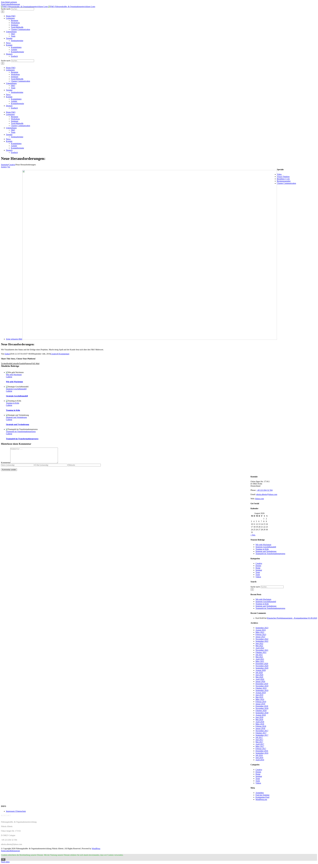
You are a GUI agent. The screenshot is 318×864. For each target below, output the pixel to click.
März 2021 (260, 661)
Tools (258, 575)
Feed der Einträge (262, 795)
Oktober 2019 (261, 688)
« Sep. (253, 535)
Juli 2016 (259, 755)
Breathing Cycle (283, 179)
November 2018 (262, 708)
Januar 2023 (260, 637)
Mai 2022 (259, 646)
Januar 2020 (260, 681)
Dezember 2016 (262, 751)
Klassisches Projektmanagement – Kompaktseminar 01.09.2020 (292, 618)
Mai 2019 (259, 697)
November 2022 (262, 639)
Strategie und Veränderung (16, 417)
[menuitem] (9, 54)
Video (279, 174)
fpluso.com (259, 499)
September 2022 (262, 641)
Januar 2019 (260, 704)
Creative (54, 354)
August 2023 (261, 630)
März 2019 (260, 699)
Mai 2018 (259, 719)
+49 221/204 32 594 (265, 490)
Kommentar (5, 463)
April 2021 (260, 659)
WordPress (96, 848)
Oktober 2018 (261, 710)
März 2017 (260, 746)
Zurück (4, 167)
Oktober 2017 (261, 733)
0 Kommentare (63, 354)
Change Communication (286, 183)
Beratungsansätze (284, 181)
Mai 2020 (259, 677)
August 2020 (261, 670)
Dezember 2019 (262, 684)
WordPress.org (261, 799)
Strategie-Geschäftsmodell (16, 389)
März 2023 (260, 632)
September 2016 (262, 753)
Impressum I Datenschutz (16, 811)
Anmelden (260, 793)
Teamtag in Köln (12, 403)
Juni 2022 (259, 643)
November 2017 (262, 731)
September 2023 (262, 628)
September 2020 (262, 668)
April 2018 (260, 722)
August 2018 (261, 715)
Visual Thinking (283, 177)
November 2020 (262, 666)
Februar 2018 (261, 726)
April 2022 (260, 648)
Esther (7, 354)
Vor (8, 167)
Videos (258, 577)
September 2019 (262, 690)
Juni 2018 (259, 717)
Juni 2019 (259, 695)
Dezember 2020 (262, 664)
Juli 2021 (259, 655)
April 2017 (260, 744)
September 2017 (262, 735)
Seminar (259, 570)
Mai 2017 (259, 742)
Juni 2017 (259, 740)
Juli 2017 (259, 737)
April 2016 (260, 760)
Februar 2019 (261, 702)
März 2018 (260, 724)
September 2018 (262, 713)
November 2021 (262, 650)
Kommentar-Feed (262, 797)
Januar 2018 (260, 728)
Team (258, 572)
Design (258, 566)
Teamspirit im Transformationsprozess (21, 431)
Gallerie (9, 377)
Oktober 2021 (261, 652)
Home (258, 568)
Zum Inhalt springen (9, 2)
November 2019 (262, 686)
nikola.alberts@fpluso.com (266, 494)
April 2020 (260, 679)
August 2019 (261, 693)
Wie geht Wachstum (14, 375)
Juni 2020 (259, 675)
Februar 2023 (261, 634)
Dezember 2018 (262, 706)
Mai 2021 (259, 657)
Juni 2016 (259, 757)
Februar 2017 (261, 749)
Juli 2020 (259, 672)
